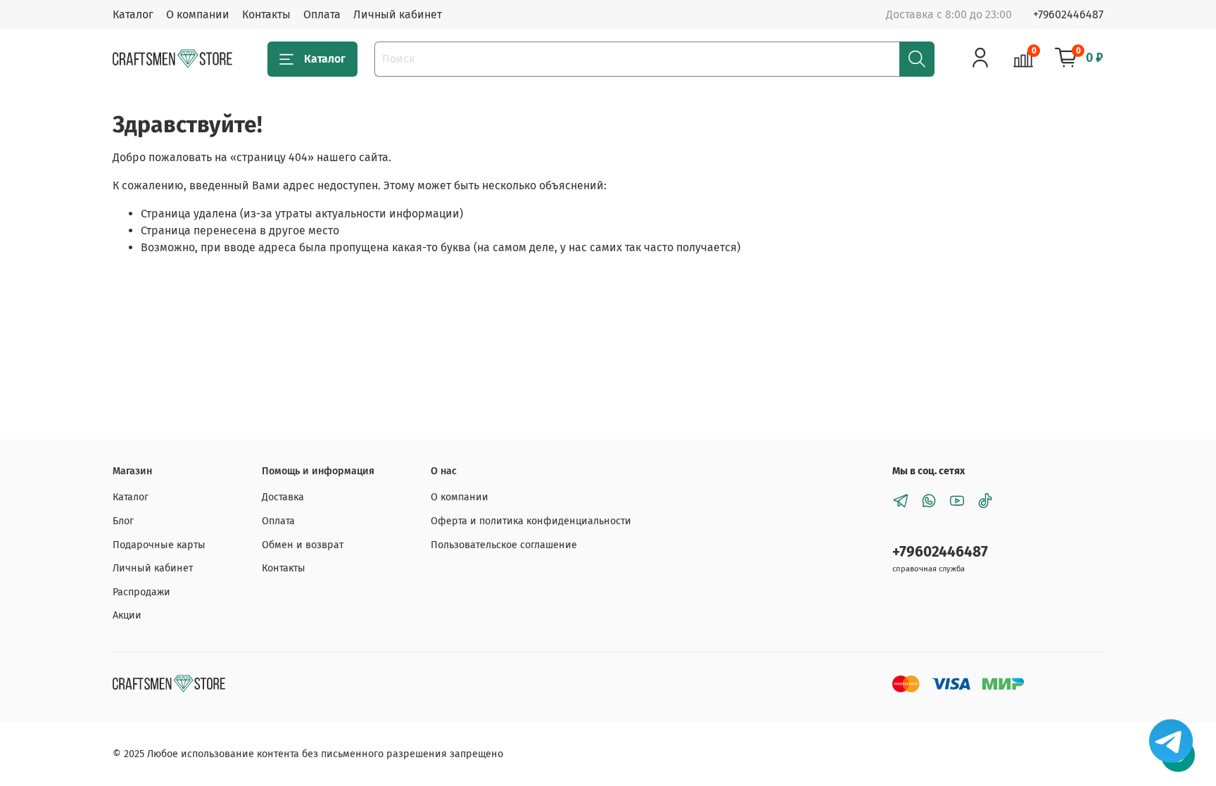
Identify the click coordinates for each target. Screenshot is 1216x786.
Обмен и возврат (302, 545)
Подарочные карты (159, 545)
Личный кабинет (397, 14)
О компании (197, 14)
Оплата (322, 14)
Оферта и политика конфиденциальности (531, 521)
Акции (127, 615)
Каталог (133, 14)
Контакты (266, 14)
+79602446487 (1068, 14)
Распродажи (141, 592)
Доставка (283, 497)
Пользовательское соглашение (504, 545)
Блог (123, 521)
